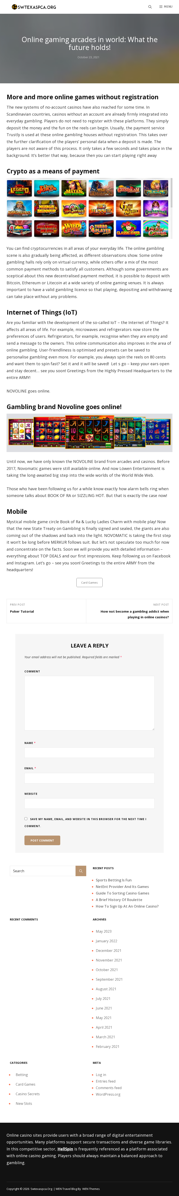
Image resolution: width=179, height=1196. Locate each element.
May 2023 (104, 931)
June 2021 (104, 1008)
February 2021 (107, 1046)
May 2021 (104, 1017)
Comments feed (109, 1087)
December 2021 (108, 950)
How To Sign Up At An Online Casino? (127, 906)
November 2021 (109, 960)
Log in (101, 1074)
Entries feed (105, 1081)
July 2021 (103, 998)
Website (31, 794)
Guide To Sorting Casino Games (122, 893)
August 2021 (106, 989)
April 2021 (104, 1027)
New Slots (24, 1103)
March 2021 (105, 1037)
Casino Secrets (28, 1093)
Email (30, 768)
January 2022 (106, 941)
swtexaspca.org (41, 1189)
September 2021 (109, 979)
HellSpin (65, 1148)
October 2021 (107, 969)
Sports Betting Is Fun (114, 880)
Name (30, 743)
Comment (32, 671)
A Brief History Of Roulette (119, 899)
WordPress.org (108, 1094)
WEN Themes (91, 1189)
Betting (22, 1074)
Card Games (89, 582)
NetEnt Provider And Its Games (122, 886)
